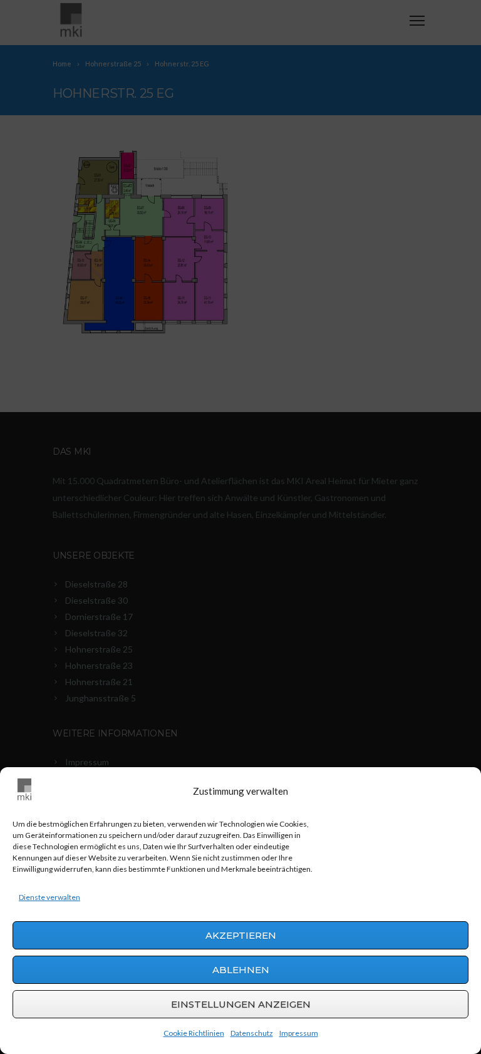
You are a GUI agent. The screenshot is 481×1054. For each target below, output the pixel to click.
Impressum (298, 1033)
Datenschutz (251, 1033)
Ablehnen (240, 970)
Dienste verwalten (49, 897)
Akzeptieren (240, 935)
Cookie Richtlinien (193, 1033)
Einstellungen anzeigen (241, 1004)
